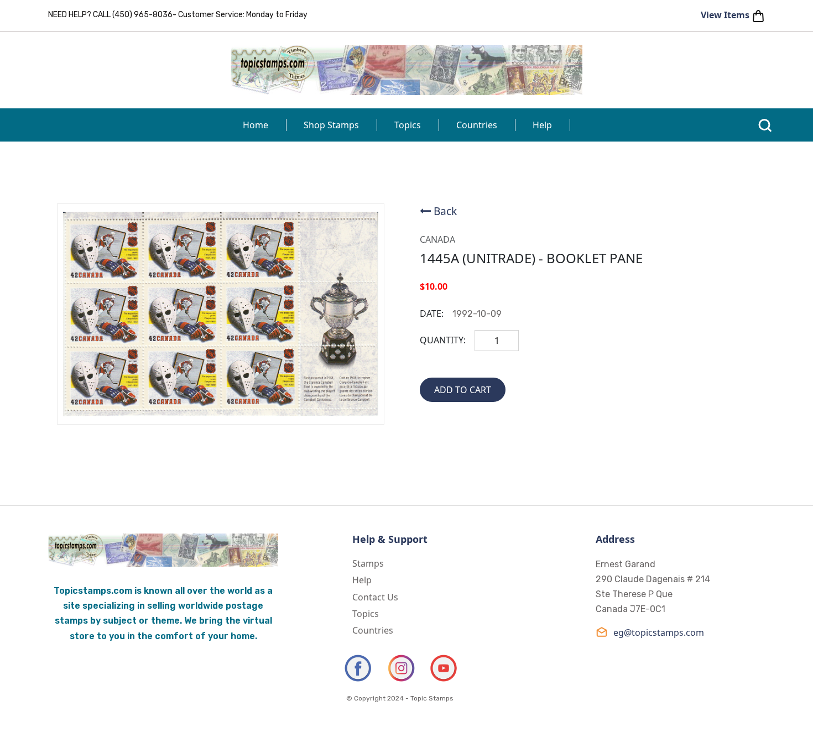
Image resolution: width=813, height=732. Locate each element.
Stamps (368, 563)
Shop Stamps (331, 125)
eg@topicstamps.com (658, 632)
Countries (476, 125)
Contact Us (375, 597)
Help (542, 125)
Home (255, 125)
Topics (407, 125)
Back (445, 210)
